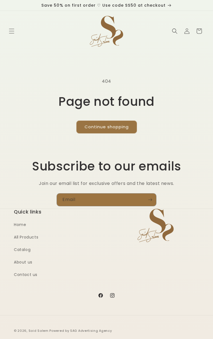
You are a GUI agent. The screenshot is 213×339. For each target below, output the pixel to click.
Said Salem (39, 330)
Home (20, 224)
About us (23, 262)
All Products (26, 237)
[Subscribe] (150, 199)
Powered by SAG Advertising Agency (80, 330)
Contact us (25, 274)
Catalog (22, 249)
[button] (12, 31)
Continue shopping (107, 127)
